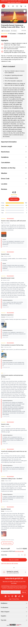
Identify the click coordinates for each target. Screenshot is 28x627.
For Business (4, 607)
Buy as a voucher (14, 560)
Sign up (24, 592)
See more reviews (7, 543)
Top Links (3, 620)
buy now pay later (19, 551)
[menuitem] (8, 6)
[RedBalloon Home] (3, 6)
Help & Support (5, 611)
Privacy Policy (15, 586)
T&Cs (9, 586)
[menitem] (17, 6)
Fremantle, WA (22, 33)
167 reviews (13, 33)
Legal (10, 599)
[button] (3, 15)
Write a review (14, 199)
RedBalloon (4, 603)
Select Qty (4, 555)
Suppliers (3, 616)
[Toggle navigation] (25, 6)
